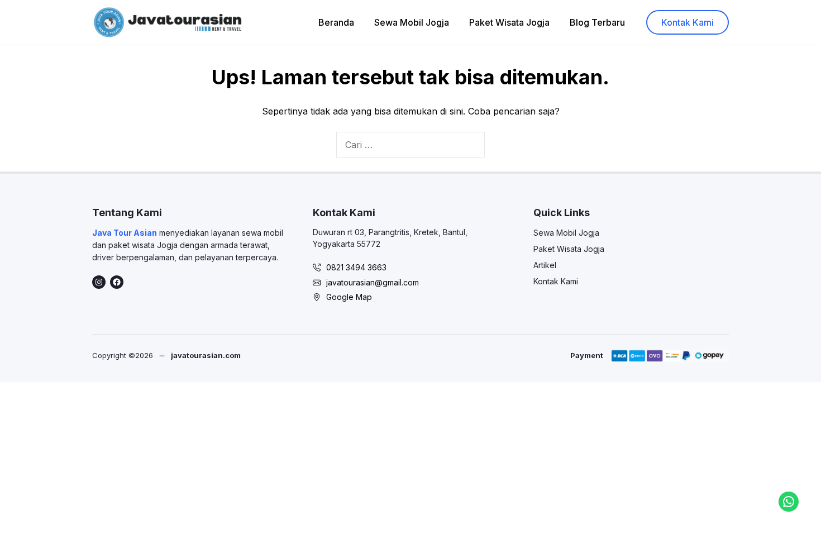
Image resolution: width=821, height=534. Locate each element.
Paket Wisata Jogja (509, 22)
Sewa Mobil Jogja (411, 22)
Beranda (336, 22)
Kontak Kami (687, 22)
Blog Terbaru (597, 22)
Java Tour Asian (124, 232)
